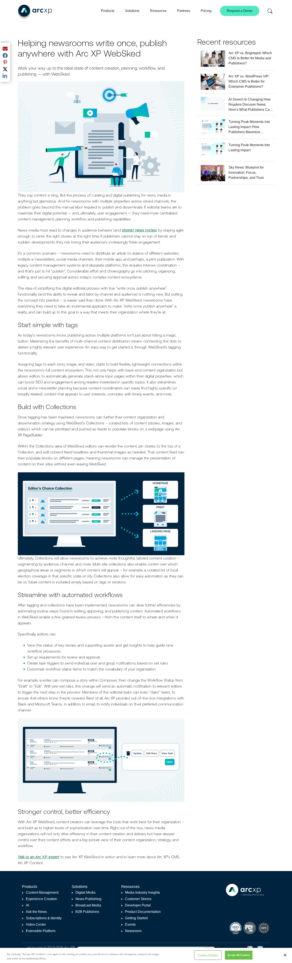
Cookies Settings (208, 955)
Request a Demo (239, 11)
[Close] (285, 955)
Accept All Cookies (238, 955)
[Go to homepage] (34, 12)
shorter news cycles (139, 230)
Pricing (206, 11)
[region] (146, 955)
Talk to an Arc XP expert (38, 857)
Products (107, 11)
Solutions (132, 11)
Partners (183, 11)
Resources (158, 11)
